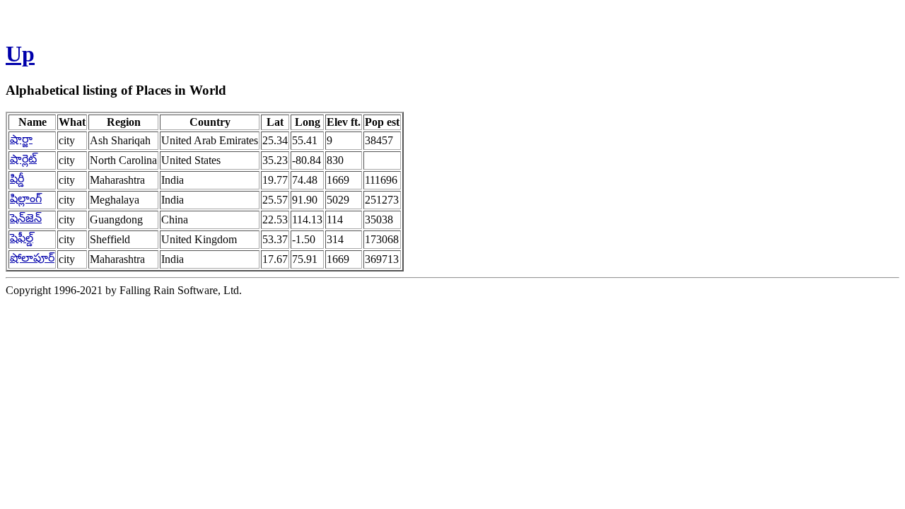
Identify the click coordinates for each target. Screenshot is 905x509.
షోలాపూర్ (32, 258)
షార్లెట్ (23, 159)
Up (20, 53)
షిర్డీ (17, 178)
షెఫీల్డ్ (21, 238)
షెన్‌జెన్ (26, 218)
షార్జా (21, 139)
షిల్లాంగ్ (26, 198)
